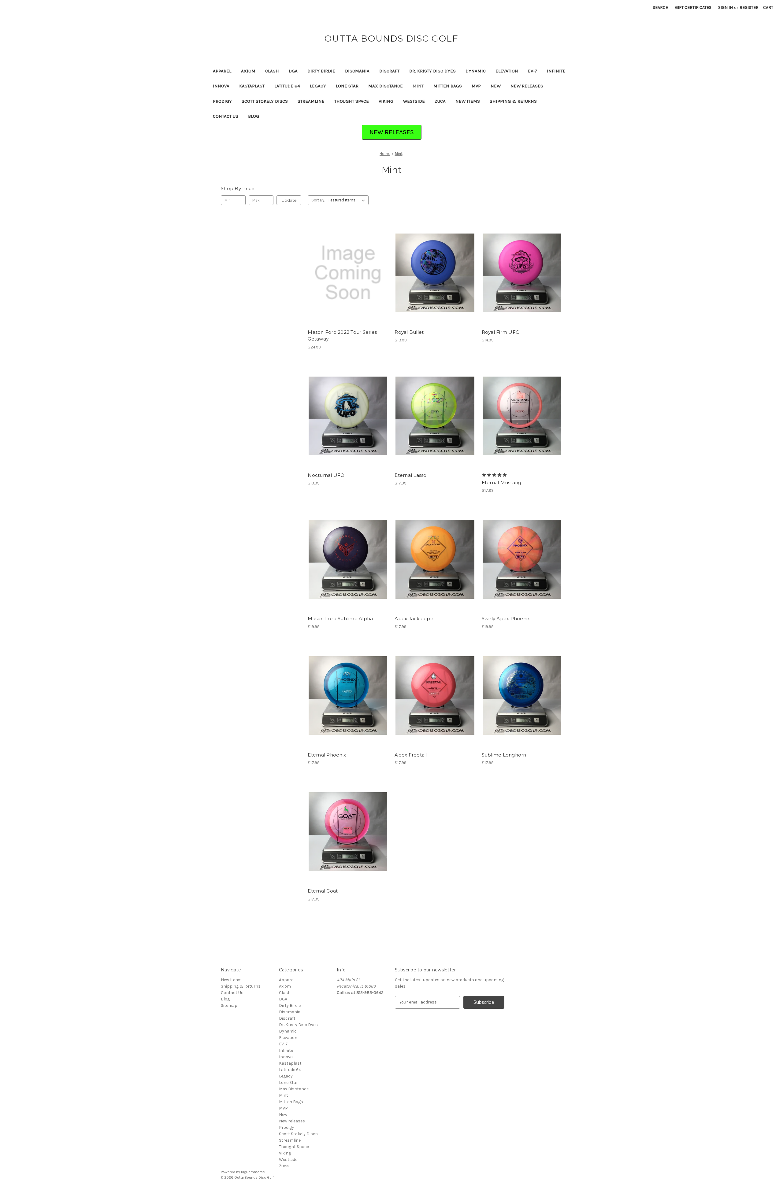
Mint (418, 86)
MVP (476, 86)
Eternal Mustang (501, 482)
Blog (253, 116)
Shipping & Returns (513, 101)
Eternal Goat (323, 891)
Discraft (389, 71)
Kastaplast (252, 86)
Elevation (506, 71)
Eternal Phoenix (327, 755)
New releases (526, 86)
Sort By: (318, 200)
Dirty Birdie (321, 71)
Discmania (357, 71)
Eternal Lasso (410, 475)
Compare (346, 273)
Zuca (440, 101)
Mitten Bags (447, 86)
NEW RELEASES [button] (391, 132)
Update (289, 200)
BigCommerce (253, 1172)
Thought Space (351, 101)
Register (749, 7)
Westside (414, 101)
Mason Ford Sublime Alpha (340, 618)
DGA (293, 71)
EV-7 (532, 71)
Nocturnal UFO (326, 475)
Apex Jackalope (414, 618)
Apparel (222, 71)
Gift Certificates (693, 7)
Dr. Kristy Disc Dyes (432, 71)
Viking (386, 101)
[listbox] (348, 200)
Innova (221, 86)
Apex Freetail (411, 755)
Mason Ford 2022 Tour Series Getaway (342, 335)
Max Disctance (385, 86)
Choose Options (348, 283)
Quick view (343, 262)
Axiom (248, 71)
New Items (467, 101)
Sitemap (229, 1005)
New (496, 86)
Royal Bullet (409, 332)
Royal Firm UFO (501, 332)
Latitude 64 (287, 86)
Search (660, 7)
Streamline (311, 101)
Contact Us (225, 116)
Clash (272, 71)
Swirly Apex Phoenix (506, 618)
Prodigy (222, 101)
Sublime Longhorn (504, 755)
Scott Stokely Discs (265, 101)
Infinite (556, 71)
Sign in (725, 7)
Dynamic (476, 71)
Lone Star (347, 86)
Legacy (318, 86)
